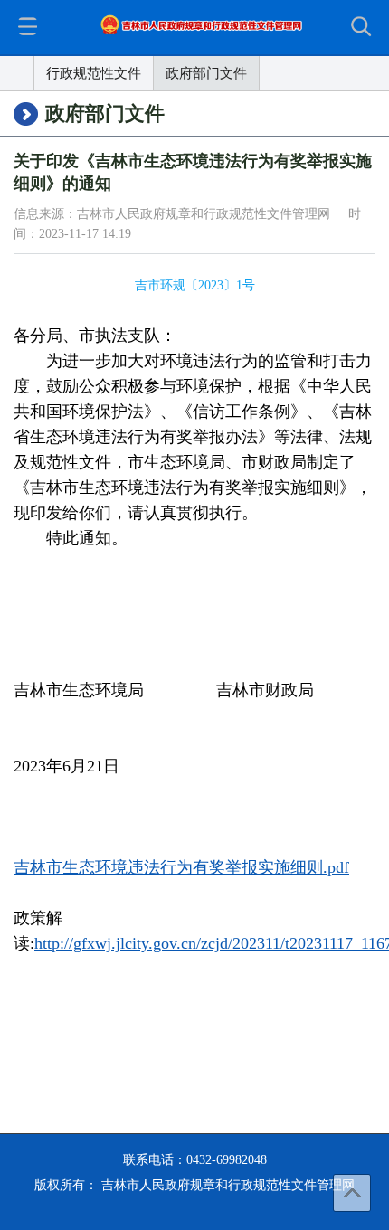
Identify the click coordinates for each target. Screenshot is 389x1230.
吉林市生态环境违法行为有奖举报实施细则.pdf (181, 867)
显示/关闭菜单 (27, 26)
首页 (17, 73)
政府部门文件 (206, 73)
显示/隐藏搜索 (363, 28)
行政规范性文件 (93, 73)
